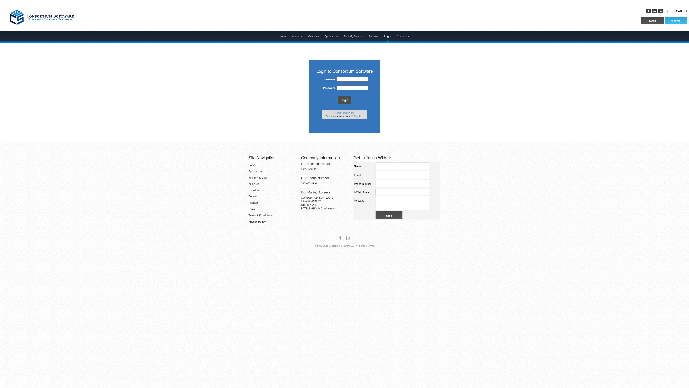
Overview (313, 36)
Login (652, 20)
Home (283, 36)
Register (373, 36)
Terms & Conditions (261, 215)
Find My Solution (353, 36)
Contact (253, 196)
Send (389, 215)
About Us (297, 36)
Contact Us (403, 36)
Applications (331, 36)
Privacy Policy (257, 221)
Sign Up (676, 20)
